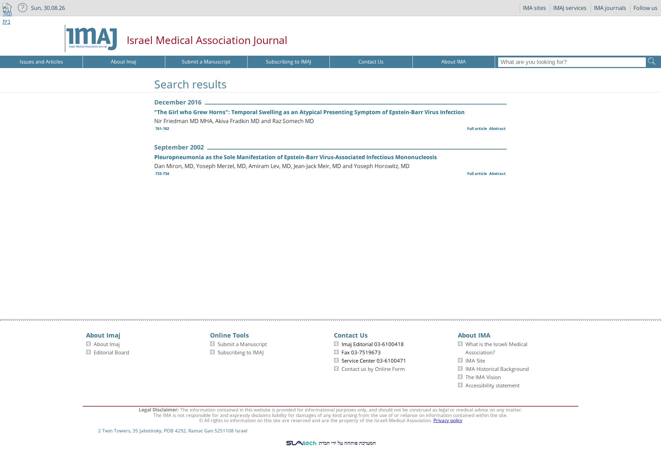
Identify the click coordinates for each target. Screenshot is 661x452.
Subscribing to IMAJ (241, 352)
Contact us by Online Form (373, 368)
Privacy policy (447, 420)
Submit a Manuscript (242, 343)
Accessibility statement (492, 385)
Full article (477, 128)
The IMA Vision (483, 376)
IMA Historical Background (497, 368)
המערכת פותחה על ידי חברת (346, 442)
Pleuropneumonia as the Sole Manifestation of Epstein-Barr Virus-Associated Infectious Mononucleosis (295, 157)
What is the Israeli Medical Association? (496, 347)
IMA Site (475, 360)
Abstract (497, 128)
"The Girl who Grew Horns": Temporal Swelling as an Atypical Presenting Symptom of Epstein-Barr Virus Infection (309, 112)
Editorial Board (111, 352)
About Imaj (107, 343)
